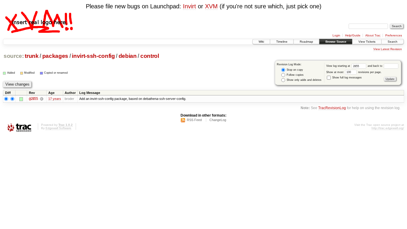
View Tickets (366, 41)
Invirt (189, 6)
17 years (54, 98)
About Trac (372, 35)
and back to (375, 65)
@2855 (33, 99)
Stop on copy (294, 69)
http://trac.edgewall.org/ (388, 128)
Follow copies (295, 74)
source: (14, 56)
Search (392, 41)
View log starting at (338, 65)
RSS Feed (194, 120)
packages (55, 56)
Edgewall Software (58, 128)
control (149, 56)
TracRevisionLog (332, 108)
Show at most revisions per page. (354, 72)
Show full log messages (346, 77)
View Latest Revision (387, 49)
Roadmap (306, 41)
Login (336, 35)
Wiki (261, 41)
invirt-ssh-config (93, 56)
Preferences (393, 35)
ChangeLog (217, 120)
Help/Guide (353, 35)
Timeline (282, 41)
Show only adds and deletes (303, 79)
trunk (31, 56)
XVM (211, 6)
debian (128, 56)
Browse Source (335, 41)
